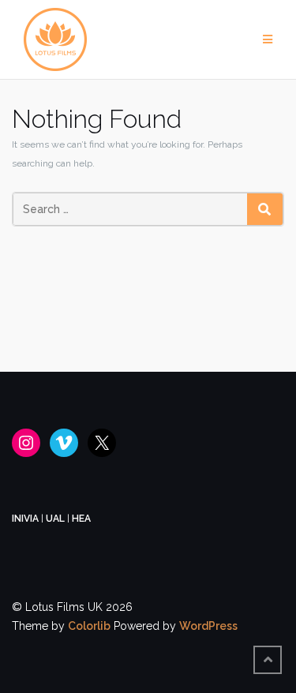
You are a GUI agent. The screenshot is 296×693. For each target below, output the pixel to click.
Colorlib (89, 626)
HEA (81, 518)
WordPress (208, 626)
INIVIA (25, 518)
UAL (55, 518)
